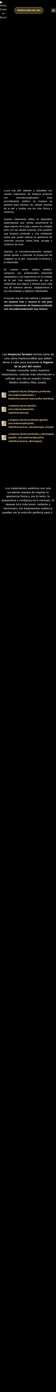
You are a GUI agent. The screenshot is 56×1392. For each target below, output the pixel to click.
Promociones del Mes (29, 10)
